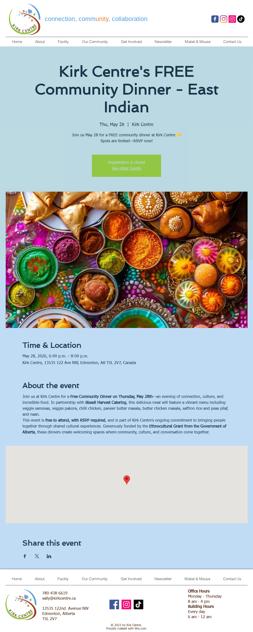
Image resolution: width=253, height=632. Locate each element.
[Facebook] (215, 19)
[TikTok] (241, 19)
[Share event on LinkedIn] (49, 556)
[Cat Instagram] (232, 19)
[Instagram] (126, 604)
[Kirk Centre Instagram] (223, 19)
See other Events (126, 169)
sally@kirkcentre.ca (59, 599)
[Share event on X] (37, 556)
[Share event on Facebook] (24, 556)
